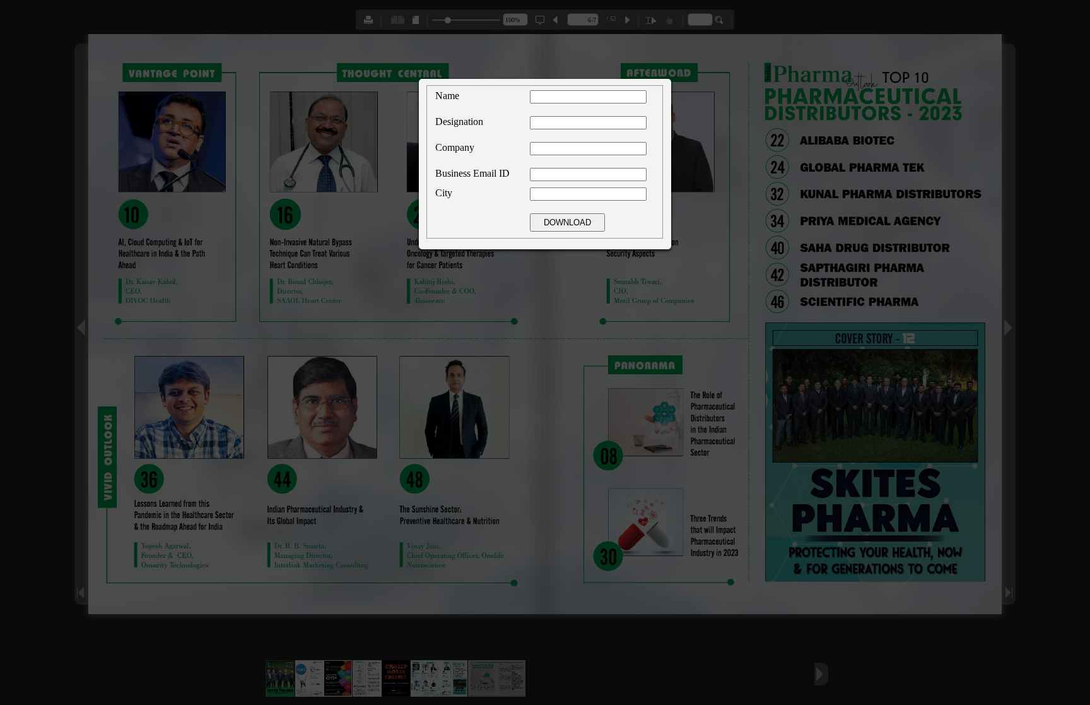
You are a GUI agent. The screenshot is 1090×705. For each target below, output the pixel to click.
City (443, 192)
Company (454, 147)
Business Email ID (472, 173)
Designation (459, 121)
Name (447, 95)
